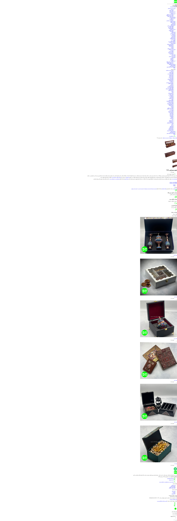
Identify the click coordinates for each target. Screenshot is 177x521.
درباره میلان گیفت (172, 66)
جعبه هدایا (173, 34)
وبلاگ (174, 67)
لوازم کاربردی (173, 35)
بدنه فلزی (171, 19)
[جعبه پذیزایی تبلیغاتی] (170, 158)
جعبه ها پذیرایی (114, 177)
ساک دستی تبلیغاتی (172, 17)
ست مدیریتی (171, 12)
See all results (175, 5)
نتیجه (176, 4)
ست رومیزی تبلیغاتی (172, 56)
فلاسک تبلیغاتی (171, 28)
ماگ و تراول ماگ (170, 27)
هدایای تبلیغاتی (118, 177)
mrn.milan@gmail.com (170, 478)
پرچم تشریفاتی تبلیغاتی (169, 61)
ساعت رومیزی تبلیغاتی (169, 15)
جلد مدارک (173, 23)
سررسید (172, 9)
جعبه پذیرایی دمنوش (134, 188)
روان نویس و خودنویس (169, 20)
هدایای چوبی (173, 54)
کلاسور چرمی (171, 51)
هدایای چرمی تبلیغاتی (172, 49)
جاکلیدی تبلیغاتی (172, 21)
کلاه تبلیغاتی (171, 31)
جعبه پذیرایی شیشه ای (147, 188)
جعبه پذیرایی (173, 55)
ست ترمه (175, 380)
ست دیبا (176, 463)
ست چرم (171, 50)
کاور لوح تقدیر (173, 24)
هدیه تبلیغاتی (128, 177)
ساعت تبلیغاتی (173, 13)
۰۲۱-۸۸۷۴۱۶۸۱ (171, 136)
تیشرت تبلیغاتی (171, 30)
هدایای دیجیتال (173, 43)
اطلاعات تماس (173, 65)
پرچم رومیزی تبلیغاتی (170, 62)
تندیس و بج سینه (172, 33)
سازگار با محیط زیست (171, 41)
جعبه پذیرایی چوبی (141, 188)
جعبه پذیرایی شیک (154, 188)
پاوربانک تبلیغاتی (170, 45)
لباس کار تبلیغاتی (172, 29)
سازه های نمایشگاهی (172, 64)
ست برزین (175, 338)
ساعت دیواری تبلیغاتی (170, 14)
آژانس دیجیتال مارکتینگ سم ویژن (162, 501)
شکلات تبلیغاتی (173, 40)
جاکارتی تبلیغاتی (172, 22)
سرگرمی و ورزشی (172, 42)
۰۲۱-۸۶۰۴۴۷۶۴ (161, 482)
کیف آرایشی (171, 53)
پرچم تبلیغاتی (173, 60)
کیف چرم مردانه (170, 52)
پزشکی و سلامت (172, 38)
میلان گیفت (175, 188)
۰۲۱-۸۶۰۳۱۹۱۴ (171, 482)
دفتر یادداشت (173, 37)
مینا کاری (171, 59)
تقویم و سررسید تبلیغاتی (171, 8)
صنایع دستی (173, 57)
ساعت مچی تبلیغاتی (170, 16)
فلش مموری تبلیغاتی (170, 44)
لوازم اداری (173, 36)
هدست (172, 47)
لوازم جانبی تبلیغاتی (170, 48)
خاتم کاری (171, 58)
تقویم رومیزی (171, 10)
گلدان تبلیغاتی (171, 26)
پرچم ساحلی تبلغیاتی (170, 63)
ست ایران (175, 296)
